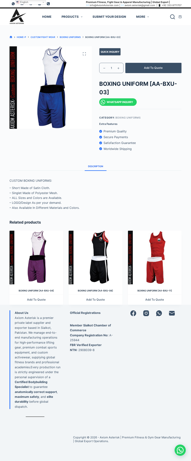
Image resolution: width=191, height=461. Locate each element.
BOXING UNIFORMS (128, 117)
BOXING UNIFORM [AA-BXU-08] (95, 290)
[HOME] (11, 37)
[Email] (172, 313)
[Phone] (48, 3)
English (23, 2)
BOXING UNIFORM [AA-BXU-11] (154, 290)
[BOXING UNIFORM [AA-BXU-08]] (95, 257)
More (140, 17)
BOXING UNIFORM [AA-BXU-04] (36, 290)
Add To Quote (153, 68)
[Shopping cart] (180, 16)
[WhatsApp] (13, 3)
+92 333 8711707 (171, 5)
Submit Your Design (109, 17)
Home (46, 17)
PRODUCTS (70, 17)
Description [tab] (95, 166)
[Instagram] (146, 313)
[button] (180, 450)
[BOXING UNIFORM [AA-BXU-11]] (154, 257)
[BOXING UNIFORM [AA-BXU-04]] (36, 257)
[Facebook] (133, 313)
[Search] (172, 16)
